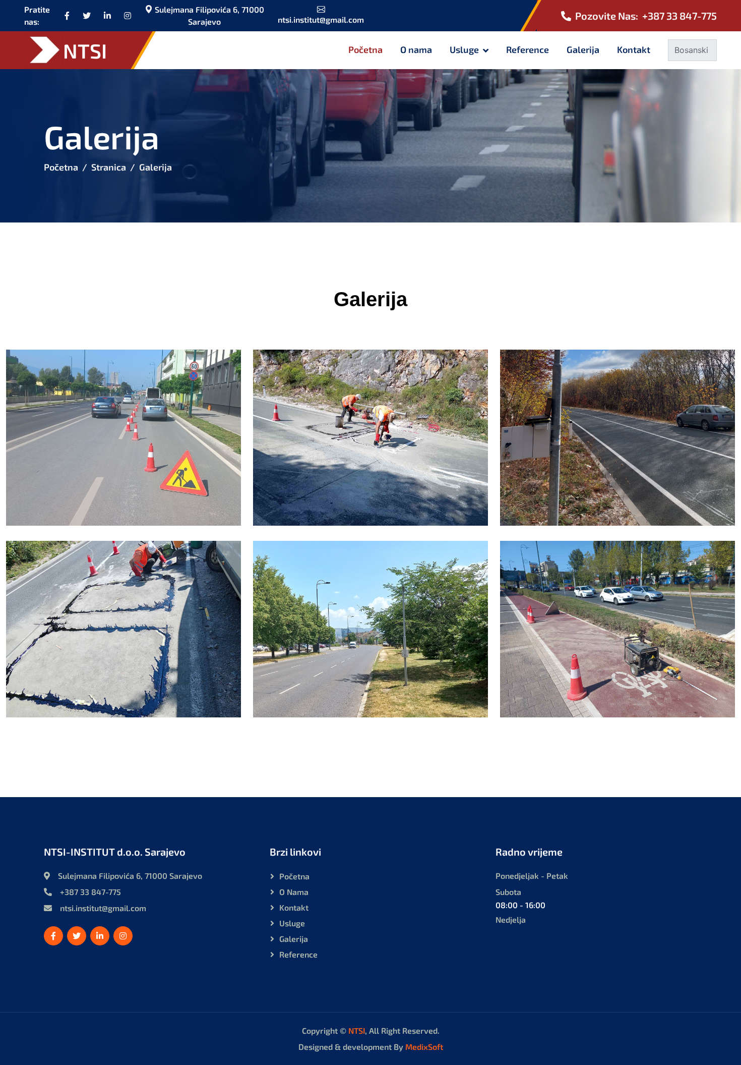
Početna (365, 49)
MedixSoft (424, 1046)
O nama (416, 49)
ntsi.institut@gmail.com (321, 19)
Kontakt (633, 49)
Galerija (583, 49)
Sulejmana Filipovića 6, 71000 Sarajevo (208, 15)
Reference (527, 49)
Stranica (108, 167)
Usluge (464, 49)
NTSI (356, 1030)
